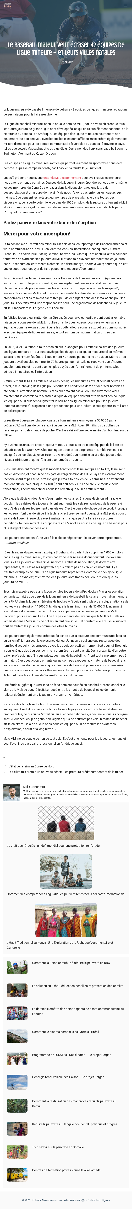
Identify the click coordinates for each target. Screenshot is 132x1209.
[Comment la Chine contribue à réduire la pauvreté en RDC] (17, 971)
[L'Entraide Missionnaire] (7, 6)
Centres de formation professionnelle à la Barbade (66, 1170)
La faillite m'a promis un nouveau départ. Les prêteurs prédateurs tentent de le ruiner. (66, 772)
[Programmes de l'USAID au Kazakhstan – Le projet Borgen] (17, 1063)
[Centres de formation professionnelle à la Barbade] (17, 1179)
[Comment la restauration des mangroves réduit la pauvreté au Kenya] (17, 1110)
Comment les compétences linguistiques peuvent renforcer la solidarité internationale (65, 894)
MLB (58, 178)
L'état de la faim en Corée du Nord (31, 766)
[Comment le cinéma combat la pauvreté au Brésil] (17, 1040)
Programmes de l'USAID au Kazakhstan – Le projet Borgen (71, 1055)
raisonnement (71, 178)
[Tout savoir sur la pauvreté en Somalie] (17, 1156)
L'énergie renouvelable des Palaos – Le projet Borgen (68, 1077)
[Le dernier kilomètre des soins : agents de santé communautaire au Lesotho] (17, 1017)
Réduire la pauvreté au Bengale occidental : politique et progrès (74, 1124)
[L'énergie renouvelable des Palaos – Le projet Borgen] (17, 1087)
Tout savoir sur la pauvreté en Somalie (58, 1147)
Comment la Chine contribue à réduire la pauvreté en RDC (71, 963)
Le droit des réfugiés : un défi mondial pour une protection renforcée (53, 845)
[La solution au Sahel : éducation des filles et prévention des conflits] (17, 994)
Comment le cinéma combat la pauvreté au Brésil (65, 1032)
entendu (49, 178)
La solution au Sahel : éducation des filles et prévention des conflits (77, 986)
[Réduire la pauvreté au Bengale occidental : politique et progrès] (17, 1133)
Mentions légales (100, 1200)
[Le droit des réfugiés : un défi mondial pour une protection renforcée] (66, 837)
